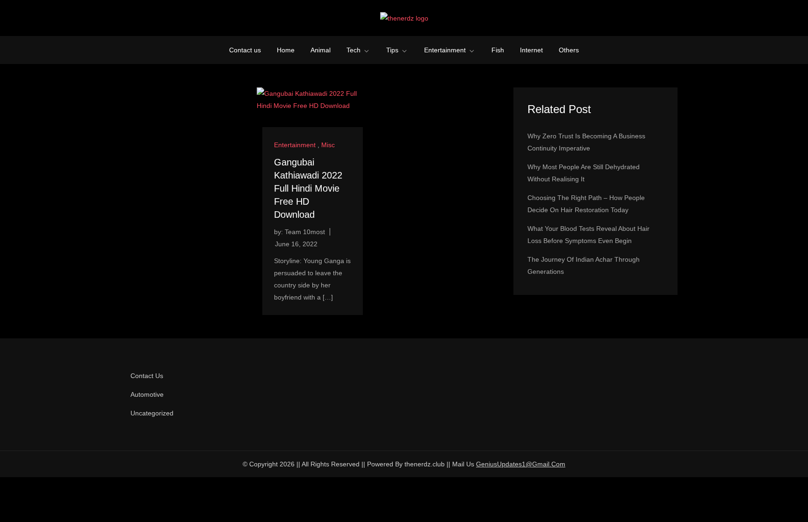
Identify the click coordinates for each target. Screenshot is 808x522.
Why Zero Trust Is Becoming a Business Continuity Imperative (586, 142)
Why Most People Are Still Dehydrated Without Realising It (583, 173)
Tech (353, 50)
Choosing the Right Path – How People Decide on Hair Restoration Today (586, 204)
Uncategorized (151, 413)
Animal (320, 50)
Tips (392, 50)
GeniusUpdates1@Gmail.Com (520, 464)
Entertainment (445, 50)
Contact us (245, 50)
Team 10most (305, 232)
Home (286, 50)
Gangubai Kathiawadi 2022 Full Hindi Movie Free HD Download (308, 188)
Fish (497, 50)
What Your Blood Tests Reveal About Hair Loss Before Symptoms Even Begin (588, 234)
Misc (328, 145)
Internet (531, 50)
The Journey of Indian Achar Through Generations (583, 265)
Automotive (147, 394)
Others (569, 50)
